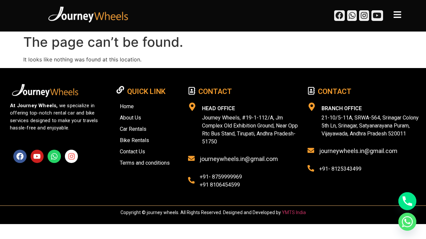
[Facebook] (20, 156)
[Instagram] (71, 156)
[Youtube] (37, 156)
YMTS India (294, 212)
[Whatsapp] (54, 156)
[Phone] (407, 201)
